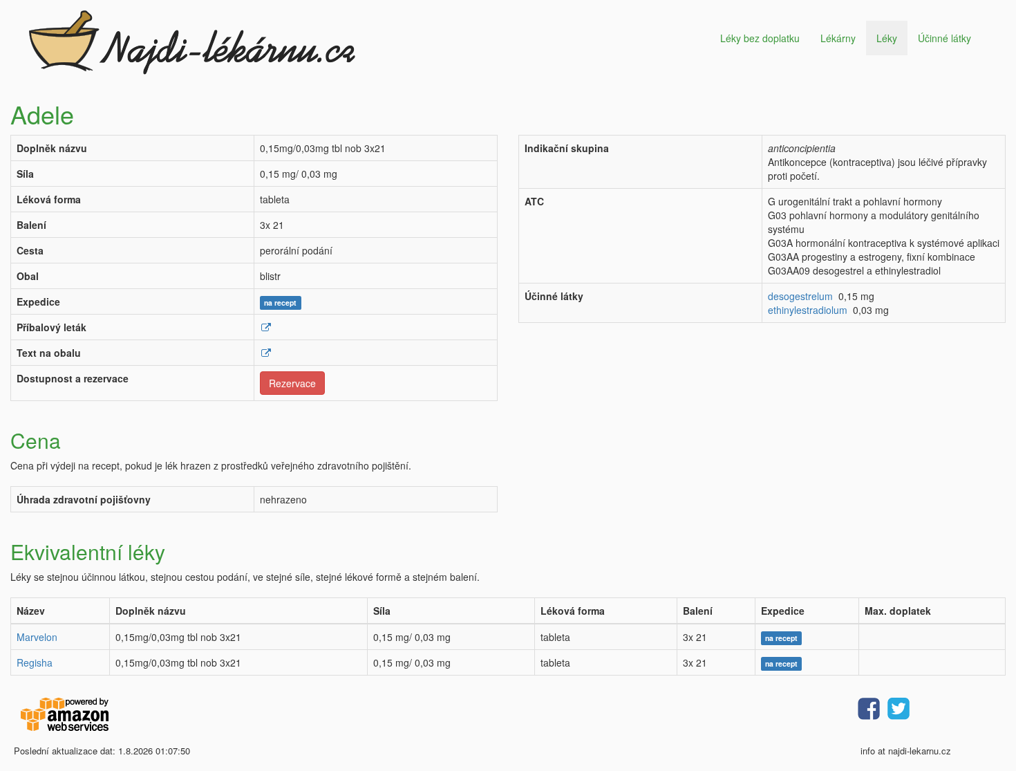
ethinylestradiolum (807, 310)
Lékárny (838, 38)
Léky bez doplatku (760, 38)
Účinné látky (944, 38)
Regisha (35, 662)
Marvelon (37, 637)
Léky (886, 38)
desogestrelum (800, 296)
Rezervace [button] (292, 383)
